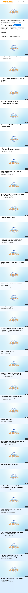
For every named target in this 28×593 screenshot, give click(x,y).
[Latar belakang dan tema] (23, 2)
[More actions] (27, 57)
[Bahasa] (21, 2)
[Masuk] (26, 2)
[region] (14, 11)
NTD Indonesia (8, 25)
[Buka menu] (1, 2)
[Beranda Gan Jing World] (8, 2)
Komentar (3, 32)
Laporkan (22, 28)
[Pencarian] (18, 2)
